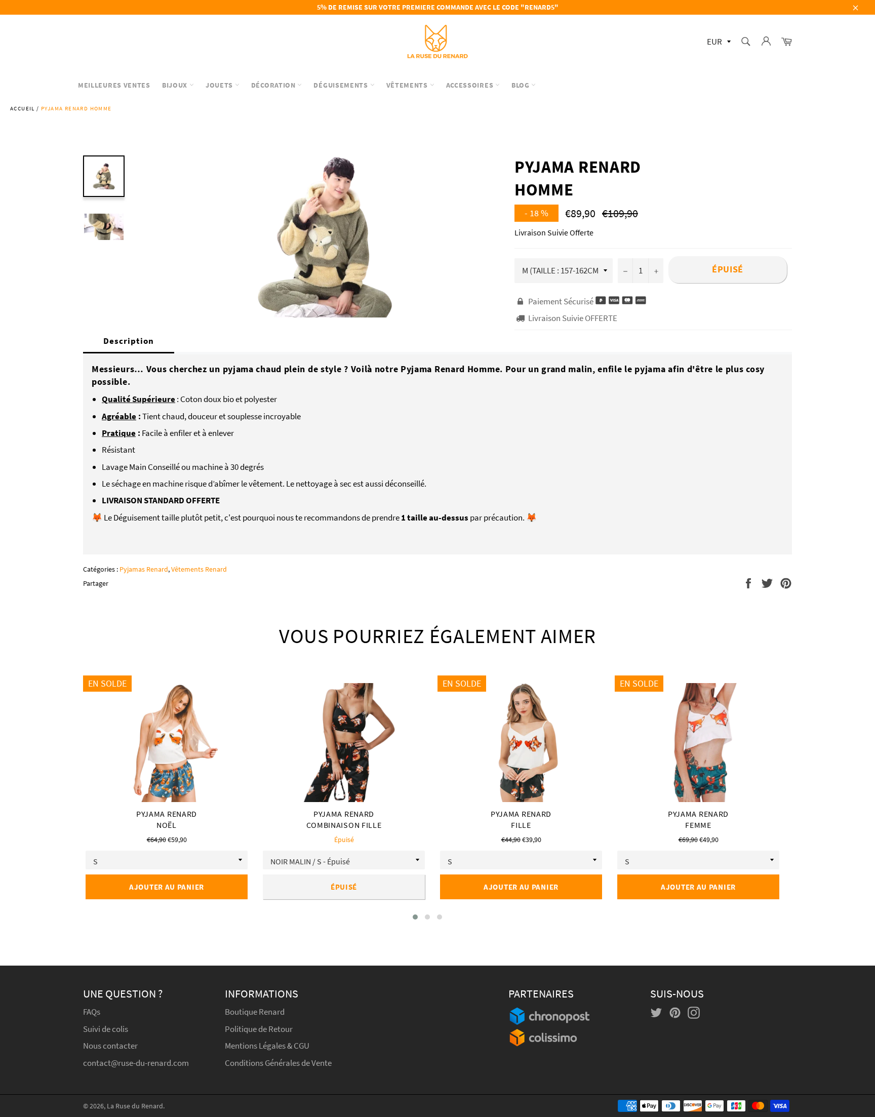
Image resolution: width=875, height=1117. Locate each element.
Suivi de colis (105, 1028)
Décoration (274, 85)
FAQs (91, 1011)
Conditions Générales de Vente (278, 1062)
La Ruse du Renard (135, 1106)
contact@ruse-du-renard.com (136, 1062)
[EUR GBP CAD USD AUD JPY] (717, 42)
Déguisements (341, 85)
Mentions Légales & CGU (267, 1045)
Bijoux (175, 85)
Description (128, 340)
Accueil (22, 108)
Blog (521, 85)
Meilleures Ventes (114, 85)
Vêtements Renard (199, 569)
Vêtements (408, 85)
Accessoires (470, 85)
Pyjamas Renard (144, 569)
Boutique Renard (255, 1011)
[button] (415, 917)
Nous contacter (110, 1045)
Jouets (220, 85)
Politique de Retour (259, 1028)
